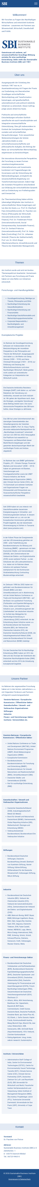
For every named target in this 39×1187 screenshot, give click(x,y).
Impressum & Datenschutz (20, 1179)
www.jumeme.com (15, 528)
